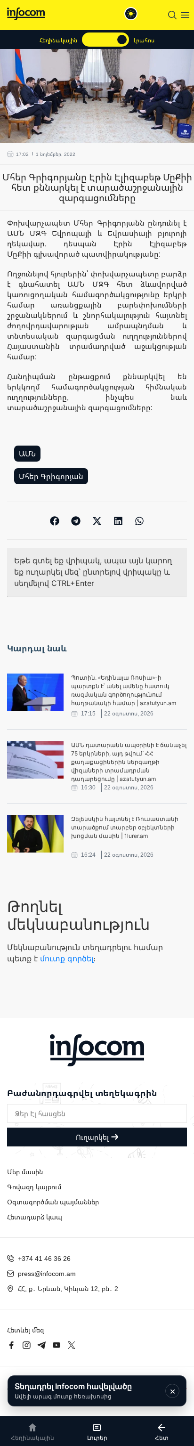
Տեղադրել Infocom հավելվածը (73, 1390)
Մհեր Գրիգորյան (51, 476)
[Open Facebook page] (11, 1345)
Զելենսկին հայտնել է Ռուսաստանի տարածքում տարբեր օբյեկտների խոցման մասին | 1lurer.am (124, 827)
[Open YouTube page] (56, 1345)
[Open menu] (185, 15)
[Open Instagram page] (26, 1345)
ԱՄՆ (27, 453)
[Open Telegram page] (41, 1345)
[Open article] (35, 692)
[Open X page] (71, 1345)
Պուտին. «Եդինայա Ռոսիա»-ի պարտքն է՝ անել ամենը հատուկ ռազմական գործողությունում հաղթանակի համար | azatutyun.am (123, 690)
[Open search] (172, 15)
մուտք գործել (66, 958)
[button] (54, 520)
